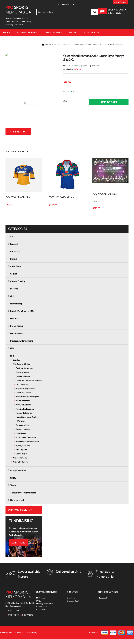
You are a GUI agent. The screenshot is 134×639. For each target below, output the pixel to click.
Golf (12, 296)
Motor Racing (16, 326)
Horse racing (16, 303)
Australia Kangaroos (24, 368)
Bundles (16, 360)
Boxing (13, 258)
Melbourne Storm (23, 400)
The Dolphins (21, 449)
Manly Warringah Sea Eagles (27, 396)
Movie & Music (17, 333)
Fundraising (54, 32)
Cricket (13, 273)
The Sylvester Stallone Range (23, 492)
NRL (47, 44)
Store (6, 32)
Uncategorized (17, 500)
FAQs (38, 601)
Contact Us (91, 32)
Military (14, 318)
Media (73, 32)
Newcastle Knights (24, 413)
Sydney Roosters (23, 445)
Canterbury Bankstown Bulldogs (29, 380)
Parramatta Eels (22, 425)
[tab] (18, 131)
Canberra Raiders (23, 376)
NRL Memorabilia (20, 458)
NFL (12, 348)
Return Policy (41, 607)
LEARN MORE (18, 542)
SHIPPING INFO (18, 131)
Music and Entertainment (21, 340)
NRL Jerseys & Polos (58, 44)
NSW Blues (20, 421)
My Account (41, 598)
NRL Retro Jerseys (20, 462)
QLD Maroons (74, 44)
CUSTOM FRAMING (20, 510)
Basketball (15, 251)
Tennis (13, 485)
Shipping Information (44, 604)
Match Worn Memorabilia (22, 311)
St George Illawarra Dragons (27, 441)
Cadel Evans (15, 266)
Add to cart (108, 102)
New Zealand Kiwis (24, 405)
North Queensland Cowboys (27, 417)
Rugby (13, 477)
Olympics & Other (18, 470)
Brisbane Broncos (23, 372)
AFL (12, 236)
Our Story (71, 598)
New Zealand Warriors (25, 409)
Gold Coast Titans (23, 392)
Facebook (103, 598)
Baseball (14, 244)
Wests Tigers (21, 454)
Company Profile (73, 601)
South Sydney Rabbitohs (26, 437)
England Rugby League (25, 388)
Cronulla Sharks (22, 384)
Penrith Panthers (23, 429)
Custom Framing (28, 32)
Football (14, 288)
